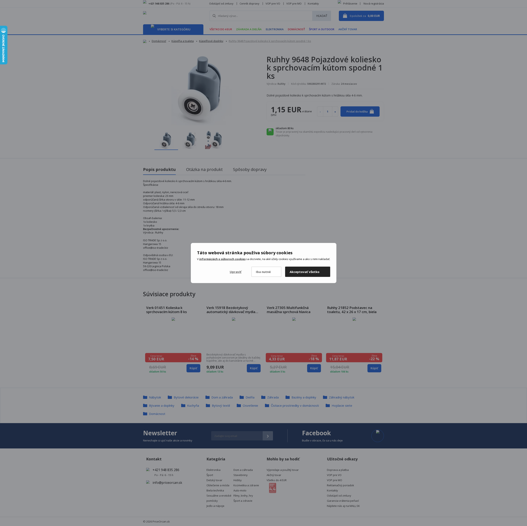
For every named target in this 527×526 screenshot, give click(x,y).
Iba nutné (263, 272)
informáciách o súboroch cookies (222, 259)
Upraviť (235, 272)
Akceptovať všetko (304, 272)
